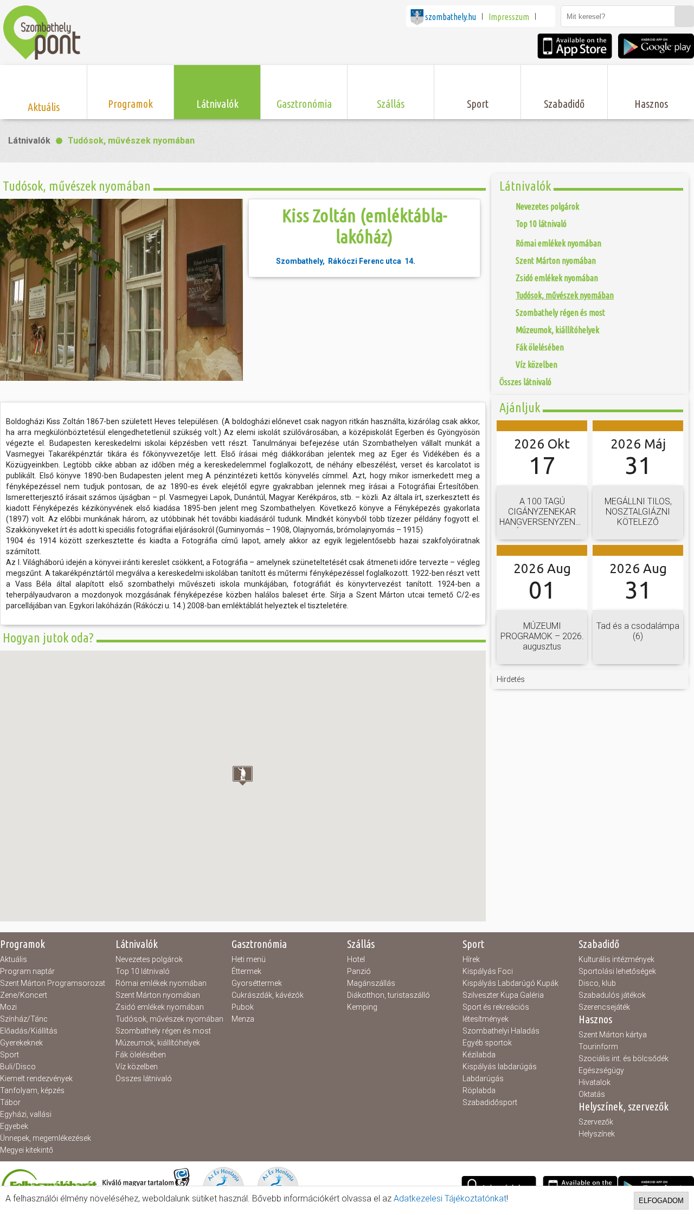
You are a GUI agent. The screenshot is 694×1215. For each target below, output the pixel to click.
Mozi (8, 1007)
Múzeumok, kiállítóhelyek (157, 1042)
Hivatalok (595, 1082)
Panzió (359, 971)
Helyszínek (597, 1133)
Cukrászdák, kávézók (268, 995)
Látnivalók (29, 140)
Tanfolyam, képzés (32, 1090)
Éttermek (246, 971)
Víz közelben (136, 1066)
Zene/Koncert (23, 995)
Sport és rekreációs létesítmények (495, 1013)
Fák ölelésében (140, 1054)
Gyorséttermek (257, 983)
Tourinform (598, 1046)
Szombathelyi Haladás (500, 1030)
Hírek (471, 959)
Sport (9, 1054)
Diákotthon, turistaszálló (388, 995)
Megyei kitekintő (26, 1150)
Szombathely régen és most (163, 1030)
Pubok (243, 1007)
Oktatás (592, 1094)
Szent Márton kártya (613, 1034)
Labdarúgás (483, 1078)
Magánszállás (371, 983)
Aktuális (13, 959)
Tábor (10, 1102)
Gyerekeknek (21, 1042)
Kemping (362, 1007)
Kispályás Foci (487, 971)
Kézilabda (479, 1054)
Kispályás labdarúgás (499, 1066)
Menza (243, 1019)
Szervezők (596, 1121)
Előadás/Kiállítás (28, 1030)
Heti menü (249, 959)
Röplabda (479, 1090)
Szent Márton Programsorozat (52, 983)
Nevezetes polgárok (149, 959)
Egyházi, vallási (26, 1114)
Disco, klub (597, 983)
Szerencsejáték (604, 1007)
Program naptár (27, 971)
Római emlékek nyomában (161, 983)
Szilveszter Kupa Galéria (503, 995)
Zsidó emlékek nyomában (159, 1007)
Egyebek (14, 1126)
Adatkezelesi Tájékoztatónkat (450, 1198)
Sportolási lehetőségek (617, 971)
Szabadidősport (489, 1102)
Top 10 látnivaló (142, 971)
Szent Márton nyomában (157, 995)
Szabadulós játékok (612, 995)
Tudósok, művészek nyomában (131, 140)
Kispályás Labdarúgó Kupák (510, 983)
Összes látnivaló (143, 1078)
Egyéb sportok (487, 1042)
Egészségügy (601, 1070)
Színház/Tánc (24, 1019)
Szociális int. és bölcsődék (624, 1058)
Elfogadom (661, 1201)
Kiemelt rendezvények (36, 1078)
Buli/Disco (18, 1066)
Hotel (356, 959)
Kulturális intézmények (616, 959)
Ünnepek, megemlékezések (45, 1138)
